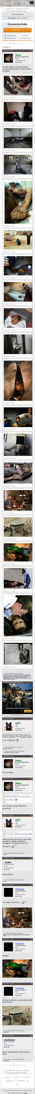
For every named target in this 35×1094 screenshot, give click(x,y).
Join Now (16, 30)
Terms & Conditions (26, 1077)
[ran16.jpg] (19, 527)
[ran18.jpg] (19, 578)
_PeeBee (7, 862)
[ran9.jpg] (19, 318)
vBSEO (25, 1093)
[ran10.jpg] (19, 344)
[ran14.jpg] (19, 473)
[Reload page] (4, 10)
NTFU (17, 1084)
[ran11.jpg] (19, 381)
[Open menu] (32, 2)
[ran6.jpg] (19, 240)
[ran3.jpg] (19, 138)
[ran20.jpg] (19, 654)
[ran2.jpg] (19, 112)
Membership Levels (10, 1080)
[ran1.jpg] (19, 85)
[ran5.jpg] (19, 202)
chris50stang (9, 1040)
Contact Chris (7, 1077)
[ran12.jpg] (19, 417)
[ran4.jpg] (19, 164)
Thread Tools (6, 47)
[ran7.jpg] (19, 265)
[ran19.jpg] (19, 615)
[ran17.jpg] (19, 552)
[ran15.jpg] (19, 500)
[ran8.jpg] (19, 292)
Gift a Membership (21, 1080)
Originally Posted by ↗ (12, 795)
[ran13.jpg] (19, 445)
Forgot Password (16, 1077)
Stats (28, 1080)
